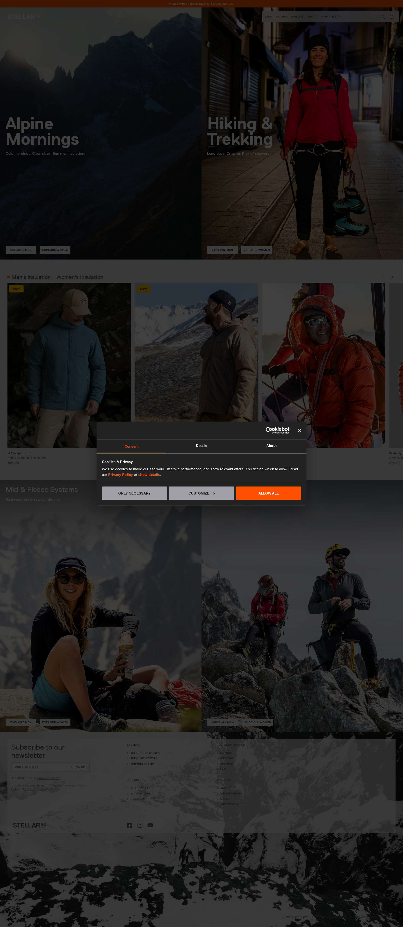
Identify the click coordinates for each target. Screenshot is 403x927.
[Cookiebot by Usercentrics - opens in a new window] (269, 430)
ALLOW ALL (268, 493)
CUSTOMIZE (198, 493)
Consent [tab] (132, 446)
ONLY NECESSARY (134, 493)
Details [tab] (201, 446)
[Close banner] (299, 430)
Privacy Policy (120, 475)
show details (149, 475)
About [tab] (271, 446)
